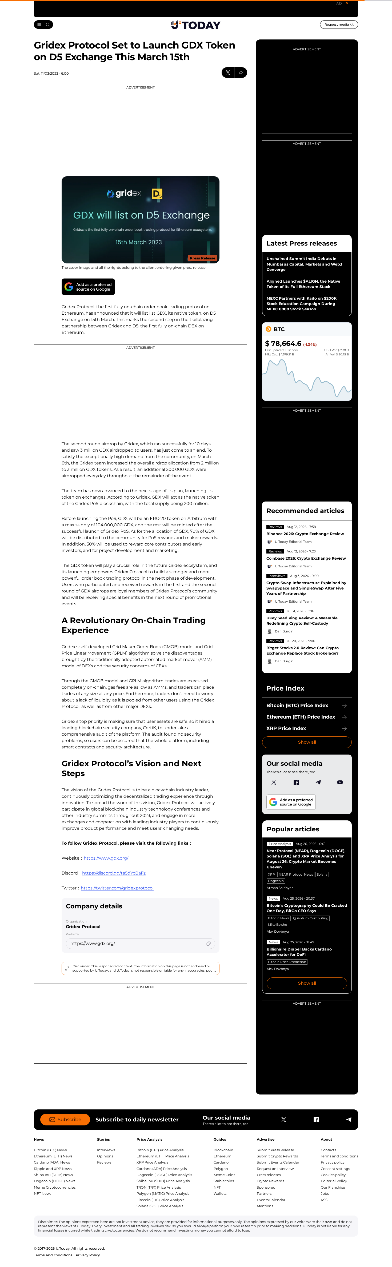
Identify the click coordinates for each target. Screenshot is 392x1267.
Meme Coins (224, 1175)
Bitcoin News (278, 918)
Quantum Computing (310, 918)
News (273, 898)
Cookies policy (333, 1175)
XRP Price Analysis (152, 1162)
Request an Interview (275, 1168)
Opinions (105, 1156)
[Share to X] (228, 72)
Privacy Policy (88, 1255)
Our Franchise (333, 1187)
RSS (324, 1200)
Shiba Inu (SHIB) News (53, 1175)
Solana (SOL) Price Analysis (160, 1206)
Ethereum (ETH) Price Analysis (163, 1156)
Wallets (220, 1193)
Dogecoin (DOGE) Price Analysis (164, 1175)
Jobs (325, 1193)
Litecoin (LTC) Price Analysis (160, 1200)
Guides (220, 1139)
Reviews (275, 527)
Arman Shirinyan (280, 888)
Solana (322, 874)
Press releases (269, 1175)
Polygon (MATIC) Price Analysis (163, 1193)
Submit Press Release (275, 1150)
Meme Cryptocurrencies (54, 1187)
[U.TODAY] (196, 24)
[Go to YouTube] (340, 782)
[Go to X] (274, 782)
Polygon (221, 1168)
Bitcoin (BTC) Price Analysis (160, 1150)
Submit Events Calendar (278, 1162)
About (326, 1139)
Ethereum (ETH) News (53, 1156)
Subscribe (69, 1119)
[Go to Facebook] (296, 782)
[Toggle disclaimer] (67, 968)
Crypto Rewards (270, 1181)
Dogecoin (276, 881)
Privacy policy (333, 1162)
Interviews (277, 576)
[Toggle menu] (43, 24)
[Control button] (240, 72)
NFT (217, 1187)
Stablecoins (224, 1181)
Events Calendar (271, 1200)
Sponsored (266, 1187)
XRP (271, 874)
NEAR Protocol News (296, 874)
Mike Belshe (277, 925)
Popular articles (293, 829)
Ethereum (222, 1156)
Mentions (265, 1206)
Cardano (221, 1162)
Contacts (328, 1150)
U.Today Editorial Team (293, 542)
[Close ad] (347, 3)
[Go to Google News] (88, 286)
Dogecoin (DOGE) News (54, 1181)
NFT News (42, 1193)
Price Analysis (280, 844)
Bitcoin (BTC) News (50, 1150)
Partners (264, 1193)
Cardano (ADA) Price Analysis (162, 1168)
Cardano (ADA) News (52, 1162)
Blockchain (223, 1150)
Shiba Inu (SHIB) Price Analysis (163, 1181)
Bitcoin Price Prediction (287, 962)
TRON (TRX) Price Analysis (159, 1187)
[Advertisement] (140, 128)
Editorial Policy (334, 1181)
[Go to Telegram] (318, 782)
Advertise (265, 1139)
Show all (307, 742)
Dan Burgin (284, 631)
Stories (103, 1139)
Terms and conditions (339, 1156)
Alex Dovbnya (278, 931)
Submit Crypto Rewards (277, 1156)
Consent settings (335, 1168)
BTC (279, 329)
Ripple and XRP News (52, 1168)
